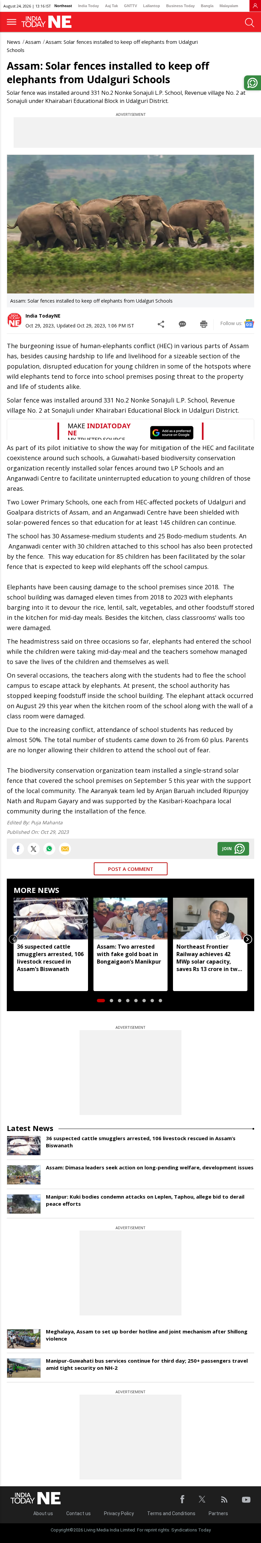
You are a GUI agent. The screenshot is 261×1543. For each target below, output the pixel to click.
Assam (33, 41)
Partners (218, 1513)
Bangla (207, 6)
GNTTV (130, 6)
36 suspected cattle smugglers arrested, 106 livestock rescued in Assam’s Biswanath (50, 958)
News (13, 41)
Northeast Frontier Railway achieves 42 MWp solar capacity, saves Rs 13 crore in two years (208, 958)
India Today (88, 6)
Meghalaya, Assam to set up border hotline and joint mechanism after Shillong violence (146, 1335)
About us (43, 1513)
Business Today (180, 6)
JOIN (227, 848)
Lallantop (151, 6)
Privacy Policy (119, 1513)
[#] (49, 849)
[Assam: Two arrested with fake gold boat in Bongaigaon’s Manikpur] (130, 918)
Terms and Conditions (171, 1513)
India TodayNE (42, 315)
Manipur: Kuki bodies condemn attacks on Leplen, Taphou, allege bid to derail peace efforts (145, 1200)
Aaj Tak (111, 6)
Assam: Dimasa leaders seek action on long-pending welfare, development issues (150, 1167)
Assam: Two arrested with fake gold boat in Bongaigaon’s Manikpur (129, 954)
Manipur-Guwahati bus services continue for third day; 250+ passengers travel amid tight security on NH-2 (147, 1364)
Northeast (63, 6)
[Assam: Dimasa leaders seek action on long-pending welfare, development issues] (23, 1174)
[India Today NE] (48, 22)
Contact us (78, 1513)
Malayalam (229, 6)
